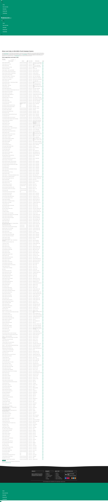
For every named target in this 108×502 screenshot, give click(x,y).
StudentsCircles (17, 55)
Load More (3, 460)
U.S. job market (25, 54)
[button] (1, 34)
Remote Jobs (5, 29)
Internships (4, 27)
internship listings (6, 53)
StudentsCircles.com (8, 462)
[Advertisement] (23, 42)
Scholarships (5, 13)
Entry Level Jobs (5, 25)
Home (4, 4)
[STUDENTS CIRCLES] (5, 0)
